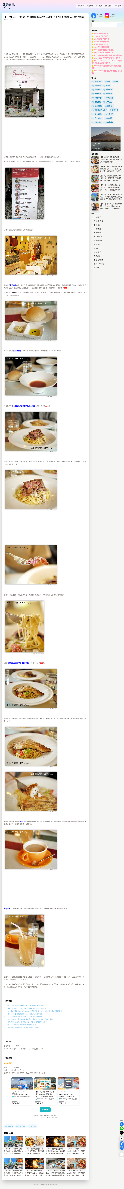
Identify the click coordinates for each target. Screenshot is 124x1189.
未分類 (96, 248)
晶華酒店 (109, 102)
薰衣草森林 (98, 114)
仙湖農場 (98, 122)
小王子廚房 (21, 1126)
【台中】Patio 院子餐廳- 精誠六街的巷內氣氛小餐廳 (24, 1017)
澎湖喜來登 (98, 106)
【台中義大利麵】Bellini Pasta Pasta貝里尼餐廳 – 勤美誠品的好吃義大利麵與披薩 (34, 1011)
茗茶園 (109, 118)
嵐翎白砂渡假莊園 (101, 110)
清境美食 (109, 94)
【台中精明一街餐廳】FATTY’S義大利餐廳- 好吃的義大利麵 (26, 1022)
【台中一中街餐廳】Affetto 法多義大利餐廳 (21, 1025)
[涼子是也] (9, 5)
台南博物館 (98, 98)
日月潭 (108, 86)
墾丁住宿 (110, 98)
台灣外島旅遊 (98, 240)
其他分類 (97, 225)
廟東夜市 (109, 90)
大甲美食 (98, 94)
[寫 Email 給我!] (122, 1138)
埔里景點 (98, 86)
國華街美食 (109, 122)
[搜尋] (119, 25)
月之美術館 (98, 118)
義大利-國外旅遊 (99, 264)
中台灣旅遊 (97, 217)
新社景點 (98, 90)
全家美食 (110, 114)
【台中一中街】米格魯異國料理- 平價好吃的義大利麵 (24, 1014)
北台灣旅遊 (97, 229)
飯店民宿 (108, 6)
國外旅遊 (118, 6)
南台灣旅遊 (97, 233)
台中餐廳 (10, 1126)
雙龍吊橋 (115, 110)
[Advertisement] (45, 37)
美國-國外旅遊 (98, 260)
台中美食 (99, 6)
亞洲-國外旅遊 (98, 221)
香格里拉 (98, 102)
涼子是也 (43, 1184)
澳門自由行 (98, 81)
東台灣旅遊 (97, 252)
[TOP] (122, 1154)
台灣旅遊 (80, 6)
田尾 (116, 81)
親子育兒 (97, 268)
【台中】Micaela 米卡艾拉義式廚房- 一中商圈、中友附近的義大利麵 (29, 1019)
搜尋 (93, 21)
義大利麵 (33, 1126)
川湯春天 (110, 106)
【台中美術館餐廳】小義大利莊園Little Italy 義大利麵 (24, 1006)
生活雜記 (97, 256)
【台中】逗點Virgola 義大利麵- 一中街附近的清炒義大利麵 (26, 1008)
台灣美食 (90, 6)
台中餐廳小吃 (98, 237)
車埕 (108, 81)
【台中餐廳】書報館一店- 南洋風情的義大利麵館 (22, 1027)
